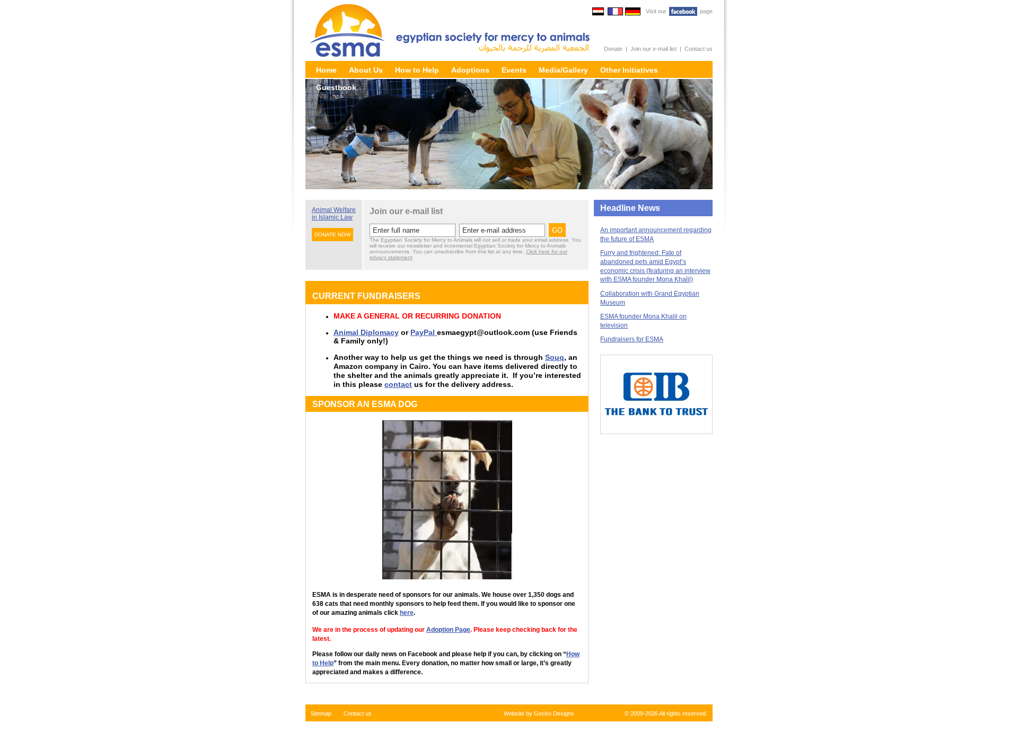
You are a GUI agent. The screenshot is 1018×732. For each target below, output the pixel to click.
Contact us (698, 49)
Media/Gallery (563, 70)
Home (326, 70)
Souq (554, 357)
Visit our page (679, 11)
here (407, 612)
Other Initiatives (629, 70)
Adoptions (470, 70)
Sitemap (321, 713)
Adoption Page (448, 629)
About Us (366, 70)
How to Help (417, 70)
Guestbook (336, 87)
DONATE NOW (332, 234)
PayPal (423, 332)
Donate (613, 49)
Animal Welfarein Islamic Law (334, 213)
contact (398, 384)
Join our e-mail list (653, 49)
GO (557, 230)
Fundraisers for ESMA (631, 339)
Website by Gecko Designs (539, 713)
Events (514, 70)
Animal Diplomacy (366, 332)
